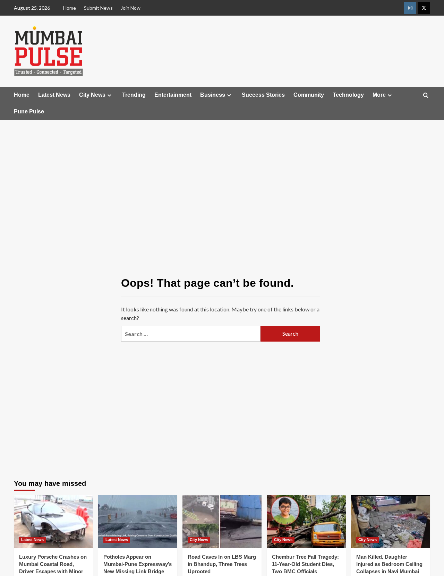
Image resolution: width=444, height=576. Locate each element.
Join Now (130, 8)
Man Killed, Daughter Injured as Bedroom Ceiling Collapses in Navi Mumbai (389, 564)
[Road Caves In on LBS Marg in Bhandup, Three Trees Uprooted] (222, 521)
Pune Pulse (29, 111)
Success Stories (263, 95)
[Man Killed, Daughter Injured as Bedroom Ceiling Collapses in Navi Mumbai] (390, 521)
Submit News (98, 8)
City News (92, 95)
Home (69, 8)
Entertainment (172, 95)
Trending (134, 95)
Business (212, 95)
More (379, 95)
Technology (348, 95)
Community (308, 95)
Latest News (54, 95)
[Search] (425, 95)
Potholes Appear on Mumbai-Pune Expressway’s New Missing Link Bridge (137, 564)
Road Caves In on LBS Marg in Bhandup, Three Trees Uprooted (222, 564)
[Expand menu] (109, 95)
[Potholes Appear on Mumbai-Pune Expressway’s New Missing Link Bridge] (137, 521)
